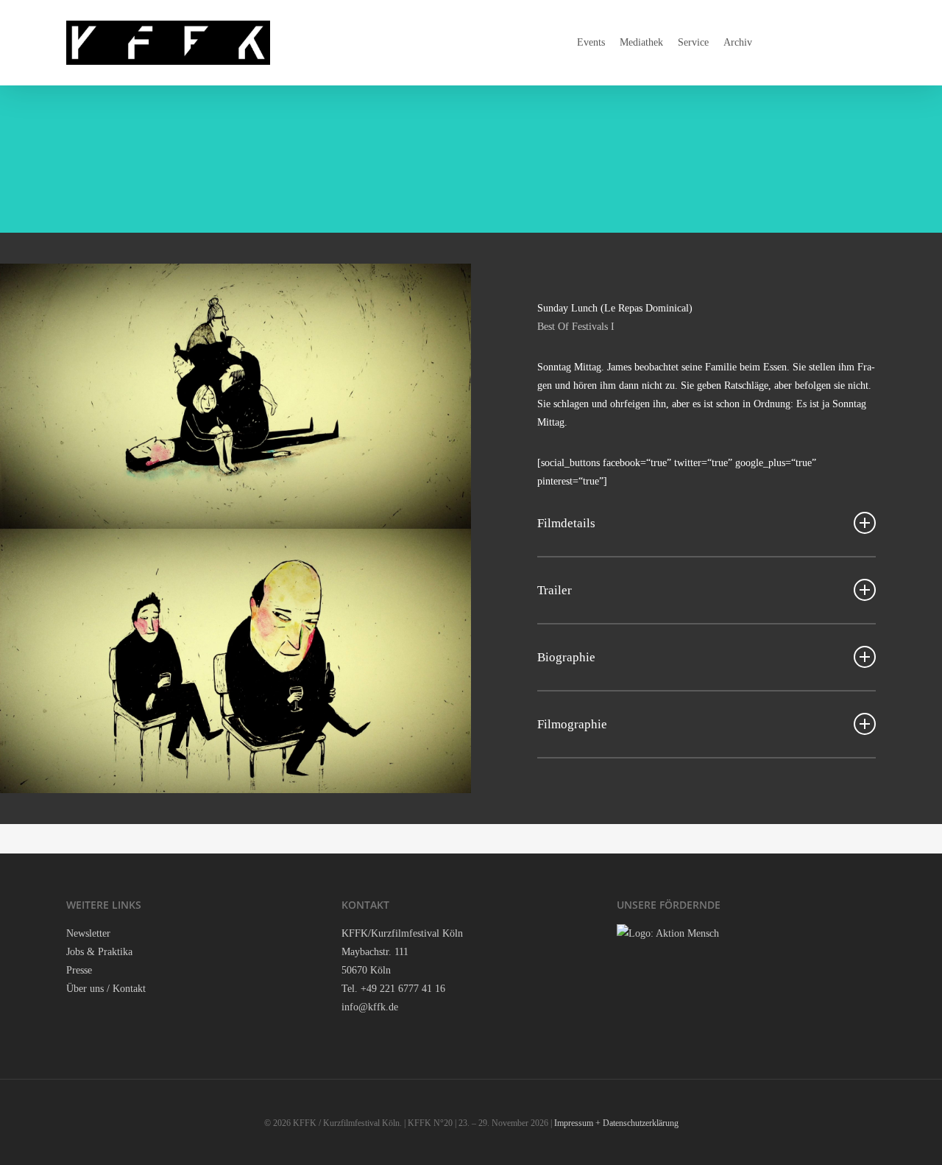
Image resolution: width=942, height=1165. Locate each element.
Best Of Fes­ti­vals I (576, 326)
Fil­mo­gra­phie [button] (572, 724)
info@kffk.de (369, 1007)
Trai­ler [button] (554, 590)
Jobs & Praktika (99, 951)
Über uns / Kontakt (106, 988)
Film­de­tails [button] (566, 523)
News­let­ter (88, 933)
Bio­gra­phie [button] (566, 657)
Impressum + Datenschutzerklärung (616, 1123)
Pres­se (79, 970)
